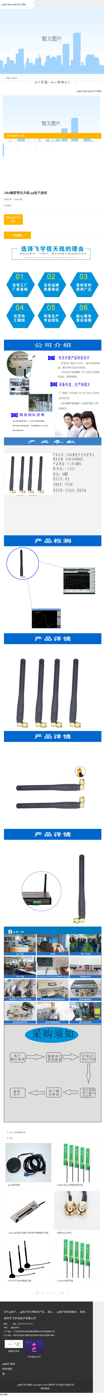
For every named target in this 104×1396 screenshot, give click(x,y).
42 (62, 1293)
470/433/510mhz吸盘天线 (19, 1280)
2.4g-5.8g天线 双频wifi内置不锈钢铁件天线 (28, 1233)
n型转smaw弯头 (64, 1233)
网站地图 (4, 1394)
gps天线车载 (14, 1185)
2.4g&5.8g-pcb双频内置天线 (70, 1185)
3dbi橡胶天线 (19, 1132)
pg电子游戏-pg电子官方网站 (13, 4)
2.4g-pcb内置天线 (65, 1280)
